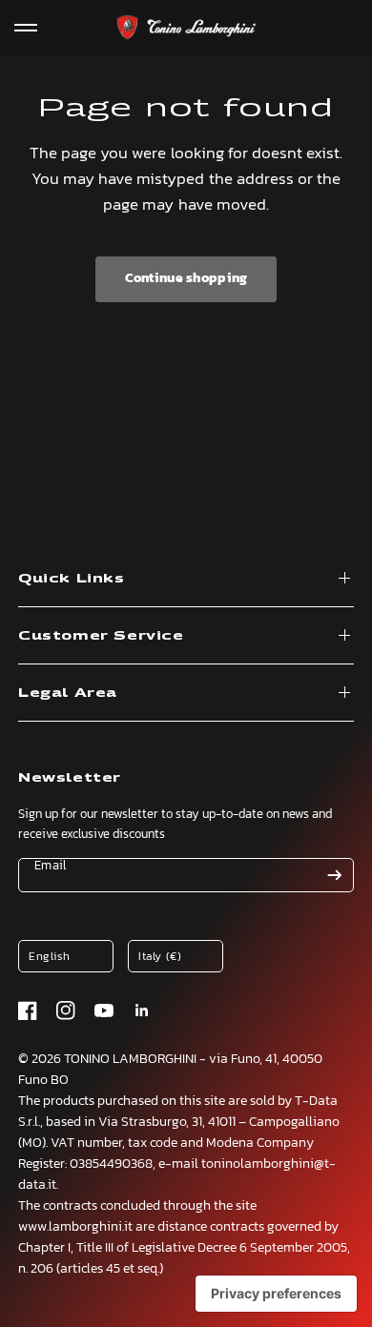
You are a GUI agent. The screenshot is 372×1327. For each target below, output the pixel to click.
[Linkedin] (142, 1010)
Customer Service (101, 635)
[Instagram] (65, 1010)
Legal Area (67, 692)
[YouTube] (104, 1010)
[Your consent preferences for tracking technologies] (276, 1294)
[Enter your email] (335, 875)
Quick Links (71, 578)
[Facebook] (27, 1010)
